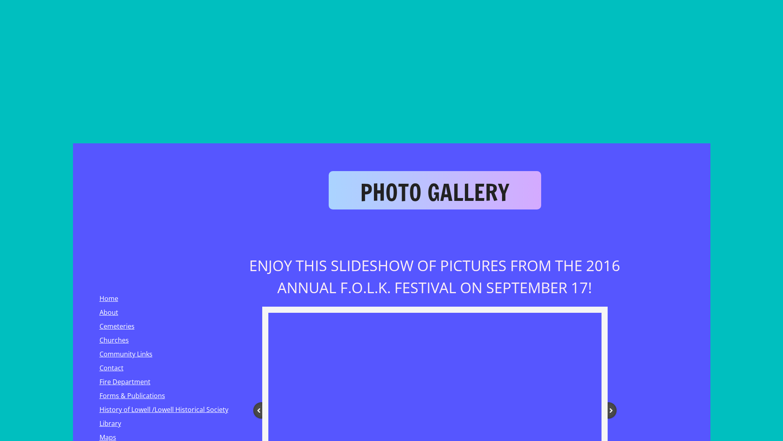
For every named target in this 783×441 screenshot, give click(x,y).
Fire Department (125, 381)
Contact (112, 367)
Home (109, 298)
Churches (114, 340)
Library (110, 423)
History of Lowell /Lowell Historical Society (164, 409)
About (109, 312)
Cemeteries (117, 326)
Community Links (126, 354)
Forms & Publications (132, 395)
